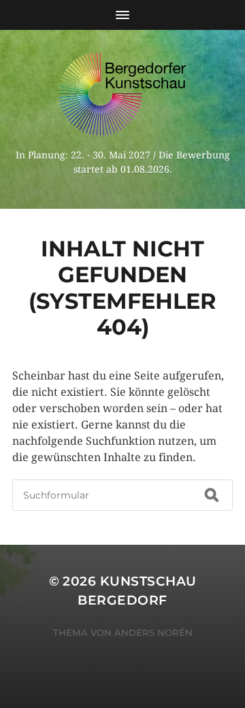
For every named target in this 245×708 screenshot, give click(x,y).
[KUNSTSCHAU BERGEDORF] (122, 94)
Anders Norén (153, 632)
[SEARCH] (211, 495)
